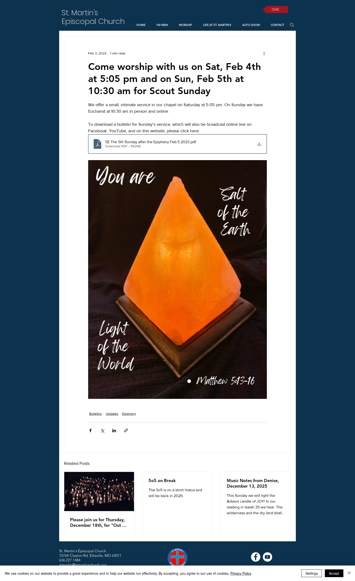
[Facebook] (255, 557)
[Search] (292, 24)
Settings (311, 573)
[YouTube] (267, 557)
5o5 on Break (162, 480)
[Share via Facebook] (90, 430)
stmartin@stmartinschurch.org (82, 564)
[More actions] (264, 53)
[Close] (349, 573)
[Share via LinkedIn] (114, 430)
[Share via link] (126, 430)
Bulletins (95, 414)
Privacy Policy (240, 573)
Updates (112, 414)
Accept (334, 573)
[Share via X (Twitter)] (102, 430)
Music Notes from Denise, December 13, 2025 (253, 483)
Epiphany (129, 414)
